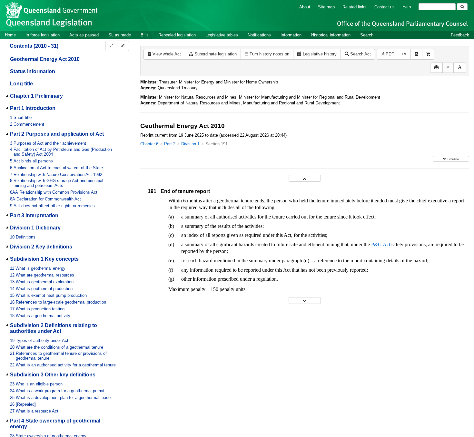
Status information (32, 71)
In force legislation (42, 35)
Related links (354, 7)
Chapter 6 (149, 143)
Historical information (331, 35)
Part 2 (169, 143)
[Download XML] (404, 54)
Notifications (259, 35)
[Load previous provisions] (305, 178)
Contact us (384, 7)
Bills (145, 35)
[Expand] (111, 46)
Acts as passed (84, 35)
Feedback (460, 35)
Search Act (360, 54)
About (304, 7)
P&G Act (380, 244)
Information (291, 35)
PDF (389, 54)
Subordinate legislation (215, 54)
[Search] (462, 6)
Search (366, 35)
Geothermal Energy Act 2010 (45, 59)
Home (10, 35)
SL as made (119, 35)
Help (406, 7)
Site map (326, 7)
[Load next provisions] (305, 300)
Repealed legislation (177, 35)
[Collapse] (123, 46)
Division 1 (190, 143)
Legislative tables (221, 35)
